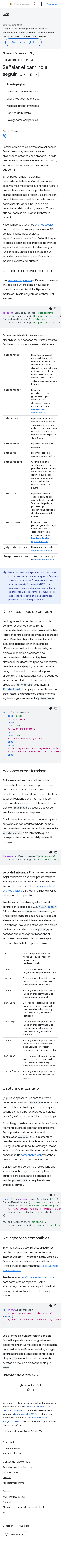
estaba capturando (44, 559)
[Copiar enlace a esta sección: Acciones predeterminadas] (54, 771)
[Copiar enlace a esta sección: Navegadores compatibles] (52, 1238)
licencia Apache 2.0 (24, 1414)
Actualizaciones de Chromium (18, 1467)
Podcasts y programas (14, 1482)
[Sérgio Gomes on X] (4, 137)
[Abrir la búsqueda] (35, 4)
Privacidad (24, 1525)
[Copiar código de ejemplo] (55, 308)
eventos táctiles (44, 224)
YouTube (7, 1502)
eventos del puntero (20, 280)
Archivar (7, 1477)
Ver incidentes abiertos (14, 1453)
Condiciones (9, 1525)
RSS (5, 1512)
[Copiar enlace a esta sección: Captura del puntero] (42, 1089)
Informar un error (11, 1447)
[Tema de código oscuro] (50, 308)
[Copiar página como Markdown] (31, 74)
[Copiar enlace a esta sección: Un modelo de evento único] (55, 271)
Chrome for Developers (14, 53)
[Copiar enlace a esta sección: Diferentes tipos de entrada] (55, 612)
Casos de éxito (10, 1472)
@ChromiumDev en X (14, 1496)
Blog (6, 14)
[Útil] (27, 59)
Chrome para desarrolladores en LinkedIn (24, 1507)
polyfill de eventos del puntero (39, 1277)
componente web (31, 1155)
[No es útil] (31, 59)
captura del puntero (41, 550)
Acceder (52, 3)
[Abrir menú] (5, 4)
